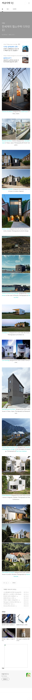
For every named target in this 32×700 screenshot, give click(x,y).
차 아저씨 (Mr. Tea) (8, 604)
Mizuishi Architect (7, 141)
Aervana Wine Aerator (9, 606)
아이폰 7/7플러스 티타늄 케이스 (10, 600)
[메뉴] (29, 3)
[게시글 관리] (9, 583)
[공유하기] (7, 583)
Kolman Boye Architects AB (9, 447)
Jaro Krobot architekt (8, 572)
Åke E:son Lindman (21, 451)
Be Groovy (4, 676)
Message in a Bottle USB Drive (11, 602)
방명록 (14, 9)
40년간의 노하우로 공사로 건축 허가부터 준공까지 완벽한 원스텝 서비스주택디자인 (11, 61)
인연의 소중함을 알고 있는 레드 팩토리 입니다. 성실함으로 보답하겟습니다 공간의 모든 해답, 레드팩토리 (11, 49)
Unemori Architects (7, 111)
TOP (29, 699)
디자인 (5, 589)
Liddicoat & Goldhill (7, 189)
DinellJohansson (6, 495)
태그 (8, 9)
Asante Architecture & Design (10, 293)
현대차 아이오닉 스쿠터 (8, 598)
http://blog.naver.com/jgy (10, 44)
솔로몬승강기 (7, 58)
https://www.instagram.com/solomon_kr (14, 55)
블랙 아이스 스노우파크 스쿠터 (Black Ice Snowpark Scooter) (12, 595)
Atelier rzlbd (5, 229)
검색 (25, 3)
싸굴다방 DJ (7, 3)
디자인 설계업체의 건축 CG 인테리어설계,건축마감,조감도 (10, 47)
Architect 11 (5, 332)
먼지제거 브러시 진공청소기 (9, 596)
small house (24, 111)
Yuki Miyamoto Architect (9, 409)
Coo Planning (5, 360)
